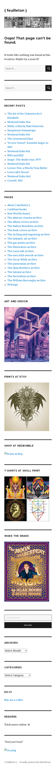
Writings (12, 284)
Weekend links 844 (18, 121)
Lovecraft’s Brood (18, 172)
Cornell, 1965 (15, 180)
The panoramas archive (21, 263)
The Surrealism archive (21, 276)
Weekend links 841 (18, 163)
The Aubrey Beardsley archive (25, 226)
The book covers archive (22, 230)
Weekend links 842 (18, 151)
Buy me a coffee (13, 699)
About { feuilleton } (18, 205)
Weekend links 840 (19, 176)
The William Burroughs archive (26, 280)
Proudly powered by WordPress (35, 762)
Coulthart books (17, 209)
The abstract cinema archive (24, 217)
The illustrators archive (21, 246)
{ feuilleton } (15, 10)
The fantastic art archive (22, 238)
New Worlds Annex (18, 213)
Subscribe (28, 625)
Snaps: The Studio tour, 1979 (24, 159)
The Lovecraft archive (20, 251)
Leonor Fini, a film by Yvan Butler (27, 167)
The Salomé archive (19, 272)
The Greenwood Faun (20, 138)
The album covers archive (23, 221)
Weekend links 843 (18, 134)
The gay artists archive (21, 242)
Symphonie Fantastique (21, 130)
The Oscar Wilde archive (22, 259)
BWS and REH (15, 155)
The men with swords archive (25, 255)
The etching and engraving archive (28, 234)
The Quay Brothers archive (23, 267)
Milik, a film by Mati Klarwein (25, 126)
